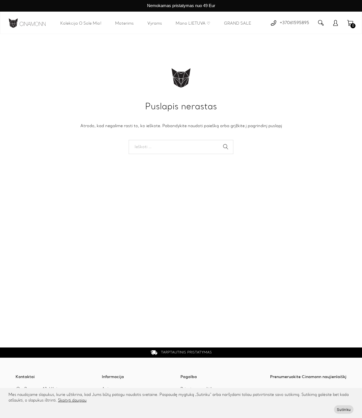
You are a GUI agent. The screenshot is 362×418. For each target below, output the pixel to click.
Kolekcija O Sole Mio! (81, 23)
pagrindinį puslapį (265, 126)
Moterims (124, 23)
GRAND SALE (237, 23)
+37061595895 (294, 23)
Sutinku (344, 409)
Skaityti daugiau (72, 400)
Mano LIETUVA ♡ (193, 23)
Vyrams (154, 23)
